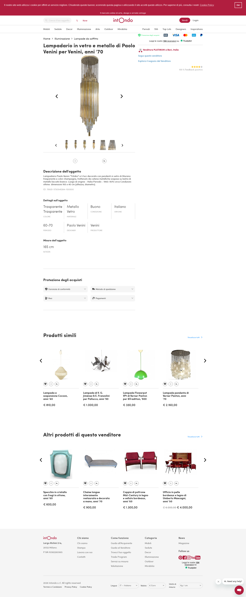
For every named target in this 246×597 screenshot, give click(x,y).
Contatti (81, 556)
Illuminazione (84, 28)
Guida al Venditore (120, 547)
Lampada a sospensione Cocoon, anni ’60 (55, 396)
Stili (156, 28)
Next (122, 96)
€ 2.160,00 (170, 405)
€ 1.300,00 (130, 507)
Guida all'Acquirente (121, 543)
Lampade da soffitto (86, 38)
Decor (69, 28)
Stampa (81, 547)
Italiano (120, 207)
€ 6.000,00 (169, 507)
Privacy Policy (71, 586)
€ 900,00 (89, 507)
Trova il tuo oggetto (121, 552)
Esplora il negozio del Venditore (154, 61)
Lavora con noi (84, 552)
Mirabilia (122, 28)
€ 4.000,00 (184, 507)
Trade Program (119, 556)
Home (46, 38)
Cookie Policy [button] (207, 5)
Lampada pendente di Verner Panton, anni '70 (176, 396)
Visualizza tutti (194, 337)
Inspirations (197, 28)
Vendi (185, 20)
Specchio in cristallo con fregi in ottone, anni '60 (55, 495)
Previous (57, 96)
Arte (98, 28)
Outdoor (108, 28)
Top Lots (167, 28)
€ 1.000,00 (90, 405)
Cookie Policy (86, 586)
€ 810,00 (49, 405)
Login (195, 20)
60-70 (48, 225)
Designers (181, 28)
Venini (95, 225)
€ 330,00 (129, 405)
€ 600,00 (49, 504)
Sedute (58, 28)
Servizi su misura (119, 561)
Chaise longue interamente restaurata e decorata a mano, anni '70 (96, 496)
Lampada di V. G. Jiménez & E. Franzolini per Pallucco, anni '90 (96, 396)
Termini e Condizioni (52, 586)
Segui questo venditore (150, 55)
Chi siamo (82, 543)
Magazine (184, 543)
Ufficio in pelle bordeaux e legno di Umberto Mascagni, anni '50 (174, 496)
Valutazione (117, 565)
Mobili (46, 28)
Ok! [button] (238, 5)
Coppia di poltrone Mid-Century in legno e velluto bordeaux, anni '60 (135, 496)
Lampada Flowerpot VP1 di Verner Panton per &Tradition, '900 (135, 396)
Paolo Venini (76, 225)
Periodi (146, 28)
